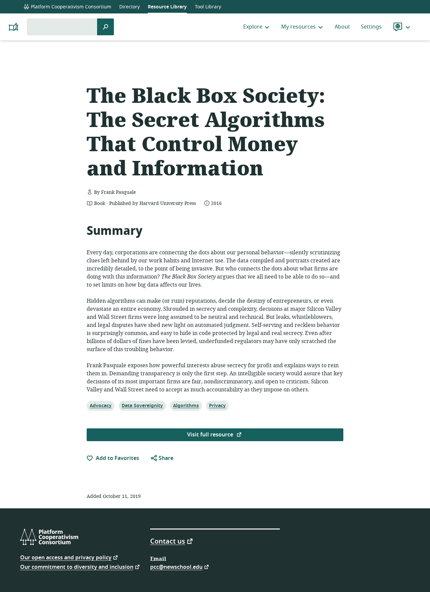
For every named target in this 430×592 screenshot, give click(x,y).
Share (165, 458)
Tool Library (208, 6)
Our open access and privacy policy (66, 557)
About (342, 27)
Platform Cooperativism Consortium (70, 6)
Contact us (167, 541)
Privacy (217, 405)
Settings (371, 27)
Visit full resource (210, 435)
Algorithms (186, 405)
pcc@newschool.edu (176, 566)
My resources (298, 27)
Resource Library (167, 6)
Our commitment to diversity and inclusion (76, 566)
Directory (129, 6)
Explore (252, 27)
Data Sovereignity (142, 405)
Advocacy (100, 405)
